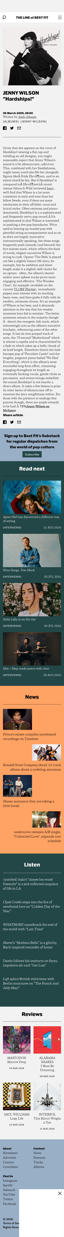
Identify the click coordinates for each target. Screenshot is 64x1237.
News (37, 1153)
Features (39, 1158)
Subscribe (32, 454)
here (50, 189)
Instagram (10, 1181)
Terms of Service (14, 1223)
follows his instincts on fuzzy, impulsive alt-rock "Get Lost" (30, 963)
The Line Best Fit (32, 17)
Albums (11, 121)
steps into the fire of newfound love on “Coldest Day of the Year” (31, 907)
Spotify (8, 1185)
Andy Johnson (27, 117)
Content (39, 1148)
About (7, 1148)
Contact (8, 1162)
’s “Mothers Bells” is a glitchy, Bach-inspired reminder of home (30, 945)
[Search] (4, 17)
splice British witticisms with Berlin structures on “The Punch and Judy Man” (30, 983)
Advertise (9, 1158)
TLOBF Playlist (24, 289)
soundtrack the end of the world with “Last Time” (30, 927)
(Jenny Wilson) (34, 121)
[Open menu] (60, 17)
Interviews (12, 527)
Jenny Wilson (21, 93)
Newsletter (10, 1153)
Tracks (38, 1162)
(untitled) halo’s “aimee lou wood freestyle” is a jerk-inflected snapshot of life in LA (30, 884)
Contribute (10, 1167)
